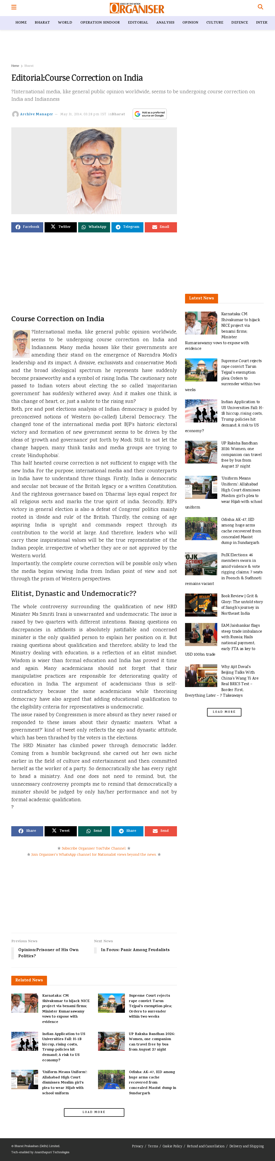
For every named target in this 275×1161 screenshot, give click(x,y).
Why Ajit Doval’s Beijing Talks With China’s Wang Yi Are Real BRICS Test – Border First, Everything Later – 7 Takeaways (222, 681)
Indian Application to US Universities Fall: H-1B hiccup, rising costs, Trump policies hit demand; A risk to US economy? (63, 1047)
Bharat (42, 23)
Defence (239, 23)
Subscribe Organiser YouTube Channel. (94, 848)
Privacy (137, 1146)
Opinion (190, 23)
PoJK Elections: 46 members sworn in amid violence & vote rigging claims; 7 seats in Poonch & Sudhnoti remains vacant (224, 569)
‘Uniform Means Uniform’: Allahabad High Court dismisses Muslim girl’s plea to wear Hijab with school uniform (64, 1082)
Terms (153, 1146)
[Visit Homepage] (137, 8)
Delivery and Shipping (246, 1146)
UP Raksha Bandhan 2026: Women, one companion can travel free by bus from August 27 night (152, 1042)
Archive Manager (36, 114)
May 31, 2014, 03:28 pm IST (83, 114)
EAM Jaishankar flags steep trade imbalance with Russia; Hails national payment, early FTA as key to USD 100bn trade (223, 640)
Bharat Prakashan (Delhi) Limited (37, 1146)
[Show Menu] (13, 8)
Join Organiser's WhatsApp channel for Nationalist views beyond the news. (94, 855)
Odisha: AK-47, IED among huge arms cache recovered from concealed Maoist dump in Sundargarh (152, 1082)
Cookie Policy (172, 1146)
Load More (94, 1112)
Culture (214, 23)
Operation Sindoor (100, 23)
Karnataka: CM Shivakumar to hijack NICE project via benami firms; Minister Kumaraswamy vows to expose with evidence (65, 1009)
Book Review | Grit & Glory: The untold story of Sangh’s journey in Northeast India (242, 605)
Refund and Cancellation (206, 1146)
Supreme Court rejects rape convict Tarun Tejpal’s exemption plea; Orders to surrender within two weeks (150, 1006)
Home (21, 23)
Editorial (138, 23)
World (65, 23)
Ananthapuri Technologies (51, 1152)
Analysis (165, 23)
